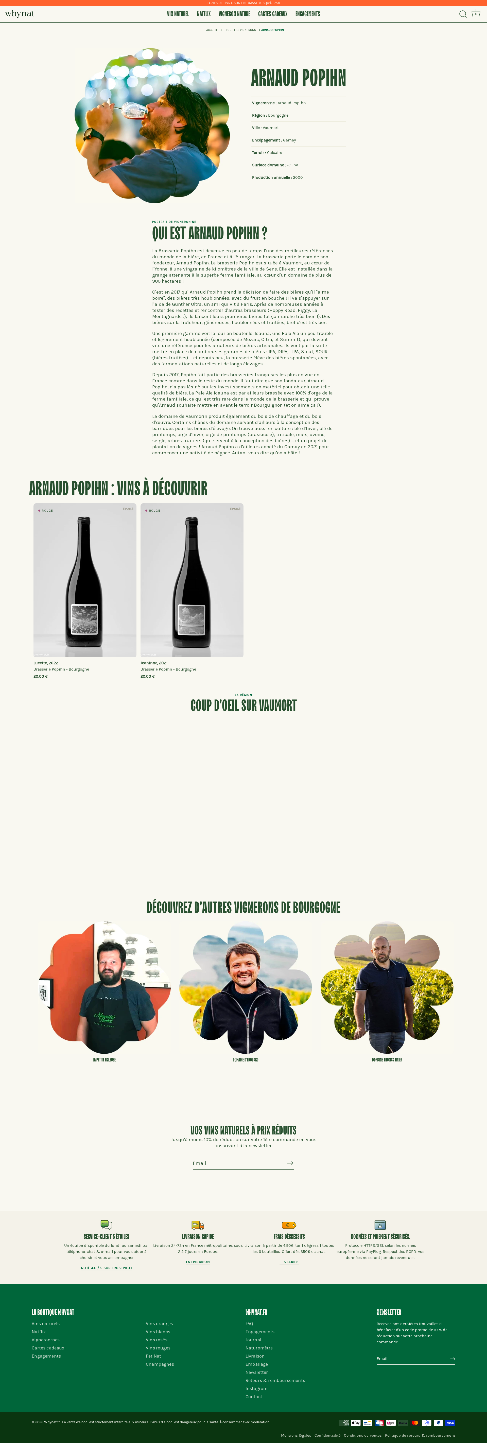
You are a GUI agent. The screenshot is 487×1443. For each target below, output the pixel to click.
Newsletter (257, 1372)
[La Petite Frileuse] (104, 987)
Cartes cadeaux (272, 14)
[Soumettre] (452, 1358)
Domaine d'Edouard (245, 1060)
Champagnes (160, 1364)
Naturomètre (259, 1348)
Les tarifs (289, 1262)
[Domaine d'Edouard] (245, 987)
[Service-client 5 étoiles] (106, 1225)
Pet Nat (153, 1356)
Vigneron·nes (46, 1340)
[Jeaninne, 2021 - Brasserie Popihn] (192, 580)
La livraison (198, 1262)
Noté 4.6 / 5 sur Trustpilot (106, 1268)
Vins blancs (158, 1331)
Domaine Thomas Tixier (387, 1060)
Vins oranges (159, 1323)
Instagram (257, 1388)
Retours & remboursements (275, 1380)
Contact (254, 1396)
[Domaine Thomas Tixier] (387, 987)
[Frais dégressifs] (289, 1225)
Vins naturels (46, 1323)
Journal (253, 1340)
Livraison (255, 1356)
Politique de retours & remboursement (420, 1435)
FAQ (249, 1323)
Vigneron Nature (234, 14)
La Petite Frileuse (104, 1060)
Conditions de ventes (363, 1435)
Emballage (257, 1364)
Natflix (204, 14)
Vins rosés (156, 1340)
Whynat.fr (52, 1422)
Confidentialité (328, 1435)
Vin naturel (178, 14)
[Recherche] (462, 14)
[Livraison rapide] (198, 1225)
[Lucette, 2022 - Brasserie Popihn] (84, 580)
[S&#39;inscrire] (290, 1163)
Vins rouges (158, 1348)
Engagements (307, 14)
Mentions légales (296, 1435)
